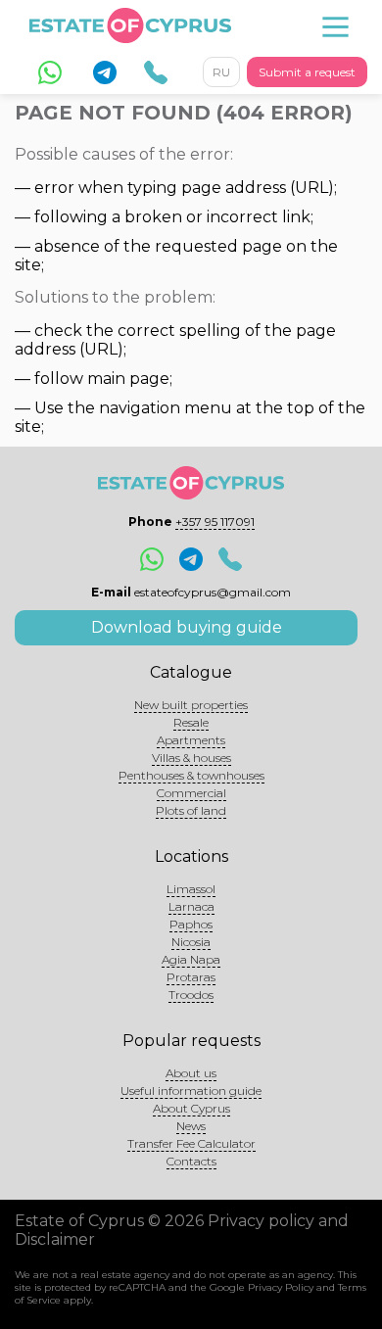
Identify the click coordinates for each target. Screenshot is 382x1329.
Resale (191, 722)
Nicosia (191, 941)
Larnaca (191, 906)
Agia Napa (191, 959)
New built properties (191, 704)
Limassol (191, 888)
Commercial (191, 792)
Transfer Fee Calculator (191, 1143)
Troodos (191, 994)
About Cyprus (191, 1108)
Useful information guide (191, 1090)
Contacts (191, 1161)
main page (128, 378)
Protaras (191, 977)
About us (191, 1073)
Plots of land (191, 810)
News (191, 1125)
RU (221, 72)
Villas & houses (191, 757)
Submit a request (307, 72)
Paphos (191, 924)
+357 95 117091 (215, 521)
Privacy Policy (280, 1287)
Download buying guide (186, 627)
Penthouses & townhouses (191, 775)
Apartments (191, 740)
